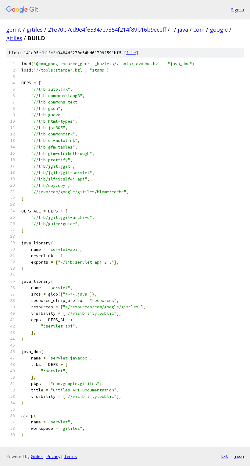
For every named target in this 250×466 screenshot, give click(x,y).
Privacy (53, 456)
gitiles (35, 29)
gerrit (13, 29)
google (219, 29)
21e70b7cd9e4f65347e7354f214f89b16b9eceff (107, 29)
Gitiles (37, 456)
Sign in (237, 9)
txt (224, 456)
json (239, 456)
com (199, 29)
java (183, 29)
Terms (70, 456)
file (131, 52)
